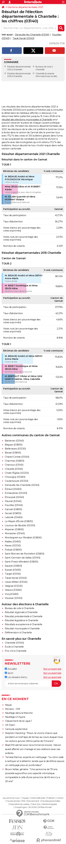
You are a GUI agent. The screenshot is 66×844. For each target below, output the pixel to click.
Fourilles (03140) (14, 505)
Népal (8, 705)
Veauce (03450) (13, 589)
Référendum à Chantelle (18, 632)
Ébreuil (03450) (13, 489)
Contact (59, 798)
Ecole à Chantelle (14, 646)
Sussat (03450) (13, 569)
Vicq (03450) (11, 594)
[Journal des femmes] (17, 821)
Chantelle (40, 73)
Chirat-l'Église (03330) (17, 472)
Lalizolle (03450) (13, 517)
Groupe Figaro (21, 807)
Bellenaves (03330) (15, 448)
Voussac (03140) (13, 598)
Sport (10, 673)
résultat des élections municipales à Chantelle (27, 119)
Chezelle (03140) (14, 468)
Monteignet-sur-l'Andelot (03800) (23, 537)
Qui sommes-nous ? (12, 798)
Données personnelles (50, 801)
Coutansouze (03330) (16, 480)
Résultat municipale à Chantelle (22, 628)
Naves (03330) (13, 545)
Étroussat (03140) (14, 497)
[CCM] (48, 821)
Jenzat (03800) (13, 513)
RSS (23, 801)
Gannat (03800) (13, 509)
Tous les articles (13, 801)
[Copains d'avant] (17, 834)
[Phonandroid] (48, 840)
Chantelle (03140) (14, 642)
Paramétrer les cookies (19, 804)
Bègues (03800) (13, 444)
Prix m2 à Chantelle (15, 650)
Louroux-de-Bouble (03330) (20, 525)
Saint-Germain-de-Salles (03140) (22, 557)
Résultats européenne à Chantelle (23, 624)
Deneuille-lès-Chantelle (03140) (32, 34)
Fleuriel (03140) (13, 501)
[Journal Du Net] (17, 827)
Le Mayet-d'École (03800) (19, 521)
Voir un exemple (52, 668)
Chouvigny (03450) (15, 476)
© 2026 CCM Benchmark (40, 807)
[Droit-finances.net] (48, 827)
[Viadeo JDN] (48, 834)
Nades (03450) (13, 541)
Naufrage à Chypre (15, 717)
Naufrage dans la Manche (19, 713)
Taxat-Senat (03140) (23, 38)
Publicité (50, 798)
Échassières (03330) (16, 493)
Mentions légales (49, 804)
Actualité (12, 668)
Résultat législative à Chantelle (21, 620)
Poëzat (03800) (13, 549)
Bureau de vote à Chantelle (19, 608)
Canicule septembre (16, 729)
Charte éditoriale (37, 798)
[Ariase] (17, 840)
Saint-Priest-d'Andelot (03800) (21, 561)
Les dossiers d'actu (17, 677)
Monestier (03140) (15, 533)
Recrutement (33, 801)
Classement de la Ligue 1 (18, 721)
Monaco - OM (12, 709)
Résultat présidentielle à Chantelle (23, 616)
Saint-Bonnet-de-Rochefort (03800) (24, 553)
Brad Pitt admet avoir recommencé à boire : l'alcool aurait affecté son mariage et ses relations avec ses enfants (33, 749)
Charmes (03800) (14, 460)
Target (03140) (13, 573)
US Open (10, 724)
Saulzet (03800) (13, 565)
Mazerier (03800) (14, 529)
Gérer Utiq (35, 804)
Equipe (26, 798)
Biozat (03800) (13, 452)
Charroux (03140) (14, 464)
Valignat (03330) (13, 585)
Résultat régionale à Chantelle (21, 612)
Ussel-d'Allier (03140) (16, 581)
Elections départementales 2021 (25, 7)
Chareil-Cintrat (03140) (17, 456)
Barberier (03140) (14, 440)
